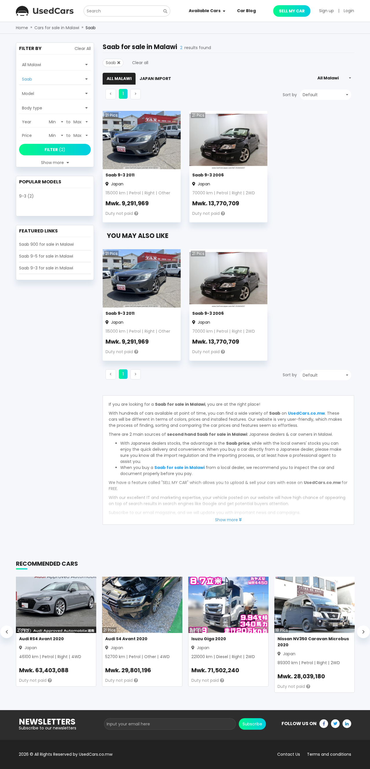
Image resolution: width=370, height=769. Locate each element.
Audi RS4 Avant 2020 (41, 639)
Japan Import (155, 78)
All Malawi (119, 78)
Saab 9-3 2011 (120, 175)
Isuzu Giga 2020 (208, 639)
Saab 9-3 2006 (208, 175)
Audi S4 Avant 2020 (126, 639)
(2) (55, 149)
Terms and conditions (329, 754)
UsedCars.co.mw (306, 413)
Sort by (290, 95)
